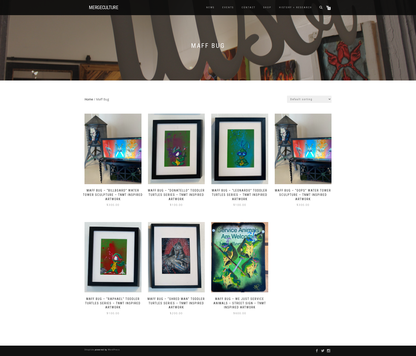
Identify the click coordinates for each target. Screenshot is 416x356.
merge (103, 7)
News (210, 7)
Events (228, 7)
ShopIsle (89, 349)
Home (88, 99)
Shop (267, 7)
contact (248, 7)
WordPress (113, 349)
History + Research (295, 7)
